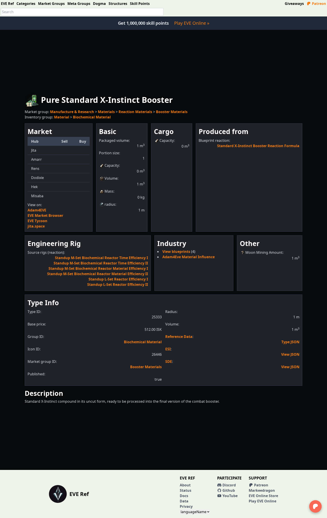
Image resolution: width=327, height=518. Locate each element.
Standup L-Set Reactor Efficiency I (118, 279)
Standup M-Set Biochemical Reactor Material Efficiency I (98, 268)
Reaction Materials (135, 111)
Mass (109, 191)
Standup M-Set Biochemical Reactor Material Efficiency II (97, 273)
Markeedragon (262, 490)
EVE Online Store (263, 495)
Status (185, 490)
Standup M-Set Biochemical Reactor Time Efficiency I (101, 257)
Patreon (318, 3)
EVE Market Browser (45, 215)
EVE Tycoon (37, 220)
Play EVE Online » (191, 23)
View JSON (290, 354)
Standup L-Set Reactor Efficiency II (117, 284)
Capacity (112, 165)
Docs (184, 495)
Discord (229, 485)
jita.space (36, 226)
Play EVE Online (262, 501)
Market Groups (51, 3)
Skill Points (140, 3)
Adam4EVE (37, 210)
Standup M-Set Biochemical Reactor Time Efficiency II (101, 263)
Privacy (186, 506)
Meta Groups (78, 3)
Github (228, 490)
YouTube (230, 495)
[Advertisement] (163, 61)
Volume (111, 178)
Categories (25, 3)
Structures (118, 3)
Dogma (99, 3)
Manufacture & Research (72, 111)
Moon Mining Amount (264, 252)
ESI (168, 349)
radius (110, 204)
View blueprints (176, 251)
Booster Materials (172, 111)
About (185, 485)
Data (184, 501)
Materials (106, 111)
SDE (168, 361)
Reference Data (178, 336)
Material (61, 117)
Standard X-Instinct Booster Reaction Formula (258, 145)
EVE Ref (7, 3)
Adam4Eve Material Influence (188, 256)
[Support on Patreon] (315, 506)
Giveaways (294, 3)
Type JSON (290, 341)
